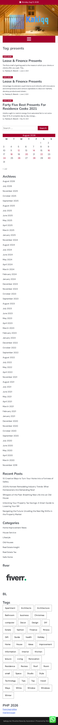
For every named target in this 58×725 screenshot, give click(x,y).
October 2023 (9, 293)
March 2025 (8, 230)
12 (19, 150)
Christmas (39, 615)
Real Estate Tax (9, 552)
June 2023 (8, 313)
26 (19, 158)
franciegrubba (10, 709)
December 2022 (10, 342)
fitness (46, 629)
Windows (45, 688)
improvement (45, 644)
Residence (10, 666)
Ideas (30, 644)
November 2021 (10, 377)
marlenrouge (9, 712)
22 (41, 154)
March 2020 (8, 460)
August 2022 (9, 357)
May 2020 (7, 450)
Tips (23, 680)
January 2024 (9, 279)
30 (49, 158)
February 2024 (10, 274)
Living (20, 659)
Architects (26, 608)
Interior (25, 651)
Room (46, 666)
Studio (30, 673)
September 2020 (11, 435)
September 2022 (10, 352)
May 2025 (7, 220)
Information (10, 651)
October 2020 (9, 431)
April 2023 (8, 323)
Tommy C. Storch (11, 71)
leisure (8, 659)
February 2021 (9, 411)
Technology (10, 680)
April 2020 (8, 455)
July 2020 (7, 440)
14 (34, 150)
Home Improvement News (14, 527)
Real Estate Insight (11, 547)
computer (9, 622)
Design (35, 622)
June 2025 (8, 215)
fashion (20, 629)
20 (26, 154)
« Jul (5, 168)
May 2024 (7, 259)
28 (34, 158)
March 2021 (8, 406)
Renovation (34, 659)
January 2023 (9, 338)
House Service (9, 532)
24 (4, 158)
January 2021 (9, 416)
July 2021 (7, 386)
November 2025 (10, 191)
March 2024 (8, 269)
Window (31, 688)
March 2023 (8, 328)
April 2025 (8, 225)
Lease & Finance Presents (22, 61)
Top (33, 680)
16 (49, 150)
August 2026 (9, 181)
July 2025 (7, 210)
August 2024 (9, 245)
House (19, 644)
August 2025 (9, 205)
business (24, 615)
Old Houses (8, 542)
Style (41, 673)
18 (12, 154)
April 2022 (8, 372)
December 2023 (10, 284)
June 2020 (8, 445)
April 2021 (7, 401)
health (29, 637)
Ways (7, 688)
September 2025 (10, 200)
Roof (35, 666)
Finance (33, 629)
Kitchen (38, 651)
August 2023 (9, 303)
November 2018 (10, 465)
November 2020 (10, 426)
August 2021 (8, 382)
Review (24, 666)
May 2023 (7, 318)
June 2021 (7, 391)
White (19, 688)
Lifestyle (6, 537)
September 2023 (10, 298)
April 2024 (8, 264)
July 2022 (7, 362)
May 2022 (7, 367)
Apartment (10, 608)
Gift (6, 637)
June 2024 (8, 254)
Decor (23, 622)
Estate (8, 629)
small (7, 673)
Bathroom (9, 615)
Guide (17, 637)
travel (43, 680)
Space (18, 673)
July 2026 (7, 186)
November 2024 (10, 240)
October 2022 (9, 347)
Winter (8, 695)
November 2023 (10, 289)
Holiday (40, 637)
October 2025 (9, 196)
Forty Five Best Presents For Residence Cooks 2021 (24, 107)
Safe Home (8, 56)
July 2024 (7, 249)
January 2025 (9, 235)
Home (8, 644)
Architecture (43, 608)
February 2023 (10, 333)
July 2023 (7, 308)
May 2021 (7, 396)
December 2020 (10, 421)
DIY (45, 622)
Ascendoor (30, 721)
